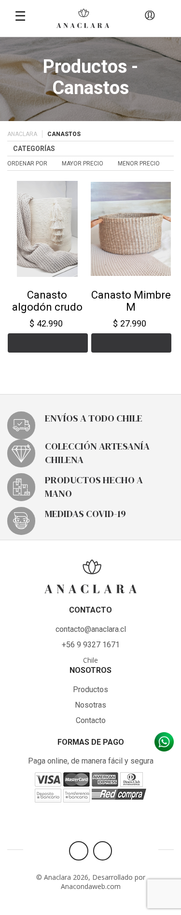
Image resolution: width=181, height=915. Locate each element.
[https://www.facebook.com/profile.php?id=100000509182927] (78, 851)
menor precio (139, 163)
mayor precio (82, 163)
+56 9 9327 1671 (91, 644)
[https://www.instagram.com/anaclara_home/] (102, 851)
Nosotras (90, 705)
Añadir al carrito (48, 343)
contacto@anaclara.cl (91, 629)
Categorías (34, 148)
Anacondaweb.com (91, 886)
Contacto (91, 720)
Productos (90, 689)
